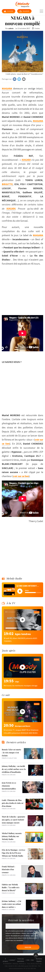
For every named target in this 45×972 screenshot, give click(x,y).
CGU (27, 960)
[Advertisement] (22, 289)
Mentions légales (39, 960)
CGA (32, 960)
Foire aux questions (20, 960)
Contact (12, 960)
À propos (5, 960)
